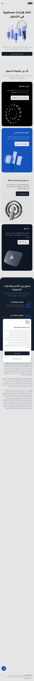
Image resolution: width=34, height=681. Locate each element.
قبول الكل (17, 353)
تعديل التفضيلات (17, 358)
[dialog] (17, 340)
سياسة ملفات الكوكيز (10, 345)
